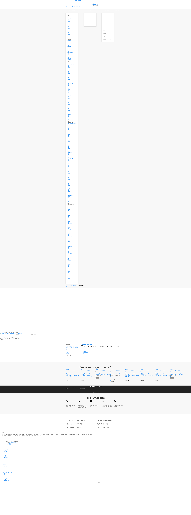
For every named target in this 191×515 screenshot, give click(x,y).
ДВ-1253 (171, 369)
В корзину (67, 380)
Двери (4, 464)
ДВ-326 (126, 369)
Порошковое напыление (8, 452)
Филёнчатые (5, 457)
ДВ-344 (156, 369)
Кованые (2, 307)
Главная (2, 300)
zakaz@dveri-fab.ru (95, 4)
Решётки (90, 10)
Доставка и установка (5, 317)
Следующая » (90, 344)
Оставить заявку (95, 5)
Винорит (5, 455)
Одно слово (11, 290)
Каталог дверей (72, 10)
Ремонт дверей (6, 459)
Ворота (81, 10)
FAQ (2, 315)
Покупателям (107, 10)
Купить (67, 379)
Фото (104, 30)
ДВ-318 (82, 369)
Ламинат (5, 450)
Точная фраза (5, 290)
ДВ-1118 (97, 369)
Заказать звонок (81, 285)
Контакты (117, 10)
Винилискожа (6, 449)
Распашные (87, 21)
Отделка (104, 27)
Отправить (84, 492)
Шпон (4, 456)
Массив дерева (6, 458)
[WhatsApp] (66, 8)
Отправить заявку (95, 392)
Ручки (104, 24)
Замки (104, 21)
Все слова (17, 290)
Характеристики (101, 357)
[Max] (69, 6)
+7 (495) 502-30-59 (78, 8)
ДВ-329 (67, 369)
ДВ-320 (111, 369)
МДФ (4, 453)
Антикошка (87, 24)
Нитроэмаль (5, 451)
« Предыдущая (84, 344)
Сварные (3, 306)
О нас (99, 10)
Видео (104, 36)
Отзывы (104, 33)
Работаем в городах (107, 39)
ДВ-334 (141, 369)
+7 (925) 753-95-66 (78, 6)
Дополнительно (107, 357)
